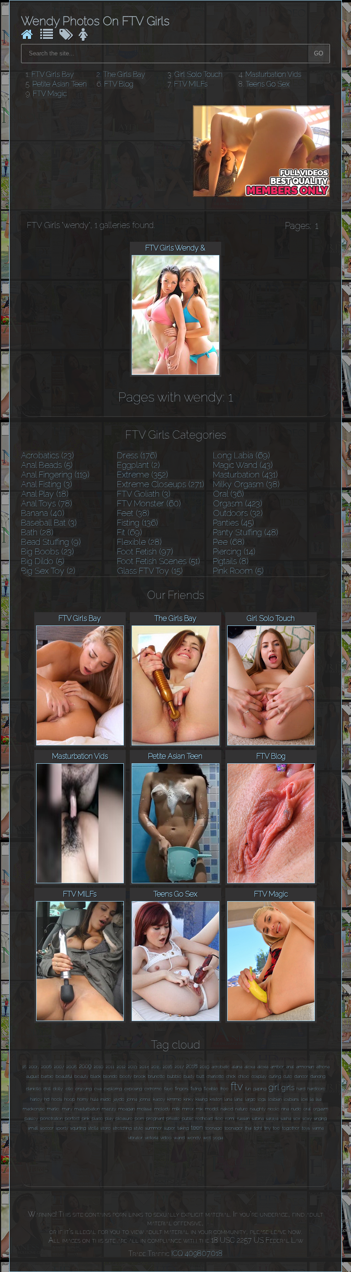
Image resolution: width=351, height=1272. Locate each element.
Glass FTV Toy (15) (150, 571)
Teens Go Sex (268, 84)
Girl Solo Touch (199, 74)
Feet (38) (133, 513)
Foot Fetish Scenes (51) (158, 561)
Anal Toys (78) (46, 503)
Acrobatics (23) (47, 455)
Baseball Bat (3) (49, 522)
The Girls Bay (124, 74)
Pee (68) (229, 542)
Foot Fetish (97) (145, 551)
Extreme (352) (142, 474)
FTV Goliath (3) (143, 494)
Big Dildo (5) (42, 561)
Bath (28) (37, 532)
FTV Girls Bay (53, 74)
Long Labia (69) (241, 455)
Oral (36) (228, 494)
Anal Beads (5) (47, 465)
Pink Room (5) (238, 571)
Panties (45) (233, 522)
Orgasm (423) (237, 503)
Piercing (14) (234, 551)
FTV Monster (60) (149, 503)
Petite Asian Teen (59, 84)
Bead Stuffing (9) (51, 542)
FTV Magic (50, 93)
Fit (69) (129, 532)
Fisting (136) (137, 522)
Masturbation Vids (273, 74)
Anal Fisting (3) (46, 484)
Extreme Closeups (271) (160, 484)
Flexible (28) (139, 542)
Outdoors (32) (238, 513)
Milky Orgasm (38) (246, 484)
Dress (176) (137, 455)
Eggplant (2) (138, 465)
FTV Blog (118, 84)
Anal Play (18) (45, 494)
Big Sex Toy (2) (48, 571)
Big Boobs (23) (47, 551)
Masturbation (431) (245, 474)
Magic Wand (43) (243, 465)
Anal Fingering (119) (55, 474)
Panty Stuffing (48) (245, 532)
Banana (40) (42, 513)
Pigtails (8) (231, 561)
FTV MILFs (190, 84)
